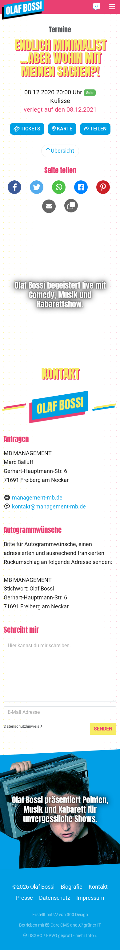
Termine (60, 30)
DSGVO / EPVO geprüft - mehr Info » (62, 935)
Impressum (90, 897)
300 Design (77, 914)
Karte (64, 129)
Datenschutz (54, 897)
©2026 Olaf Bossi (33, 886)
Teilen (97, 129)
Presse (24, 897)
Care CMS (59, 925)
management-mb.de (37, 497)
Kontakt (98, 886)
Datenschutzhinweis (22, 726)
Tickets (29, 129)
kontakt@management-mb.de (49, 506)
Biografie (71, 886)
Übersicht (62, 150)
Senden (103, 729)
